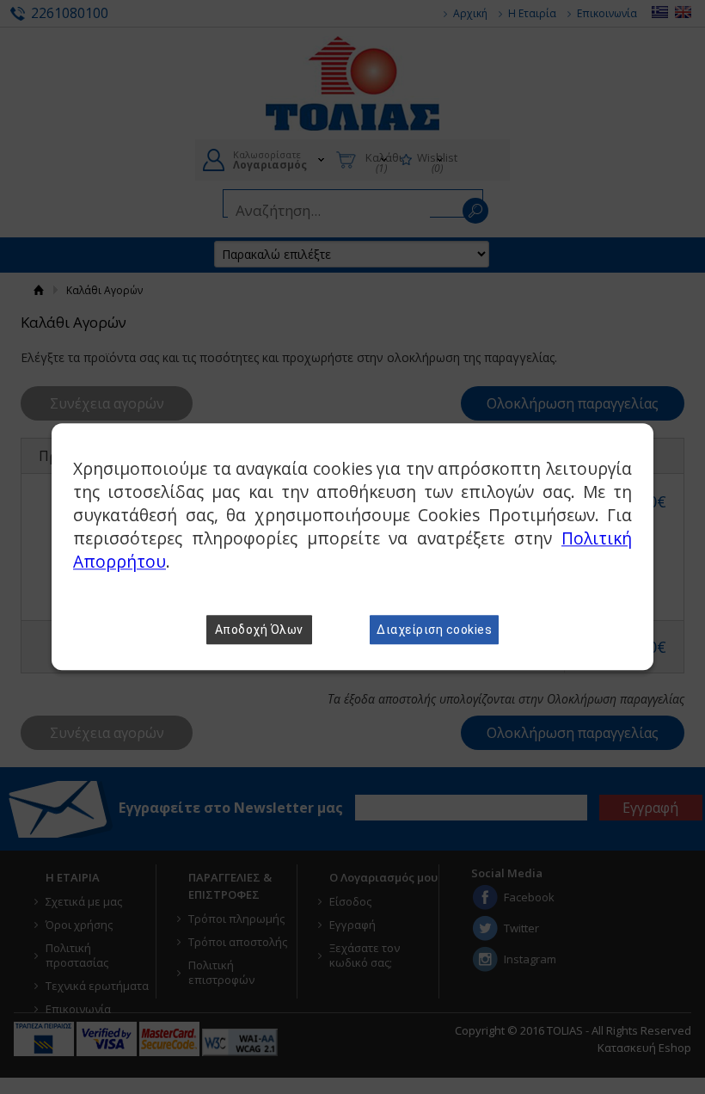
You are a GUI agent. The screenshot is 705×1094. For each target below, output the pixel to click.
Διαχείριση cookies (434, 630)
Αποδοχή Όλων (259, 630)
